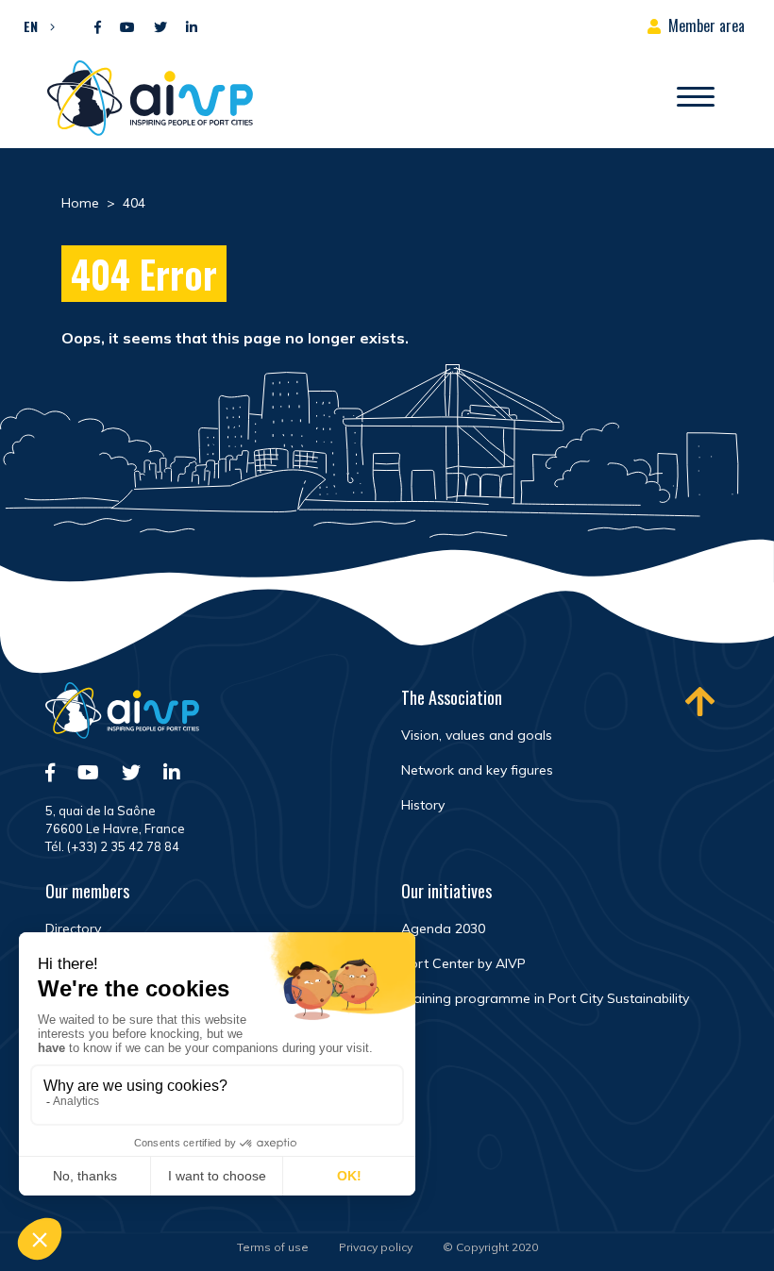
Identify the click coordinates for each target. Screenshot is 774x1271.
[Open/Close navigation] (696, 98)
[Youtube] (127, 28)
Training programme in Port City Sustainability (545, 998)
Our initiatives (446, 890)
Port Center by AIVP (463, 963)
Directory (73, 928)
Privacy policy (375, 1247)
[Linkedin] (192, 28)
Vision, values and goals (476, 735)
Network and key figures (477, 769)
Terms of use (273, 1247)
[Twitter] (160, 28)
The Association (451, 697)
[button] (34, 25)
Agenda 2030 (443, 928)
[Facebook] (97, 28)
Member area (706, 25)
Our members (87, 890)
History (423, 804)
